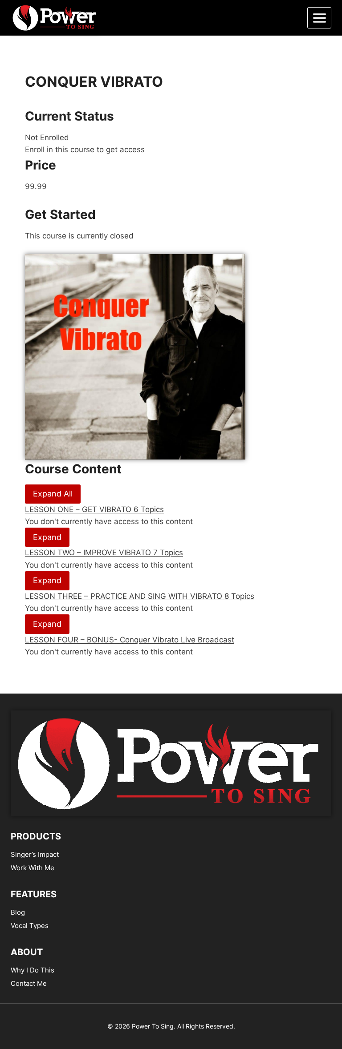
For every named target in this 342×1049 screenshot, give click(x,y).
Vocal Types (30, 925)
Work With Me (32, 867)
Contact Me (29, 983)
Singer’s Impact (35, 854)
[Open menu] (319, 17)
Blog (18, 912)
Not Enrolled (47, 137)
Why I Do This (32, 970)
